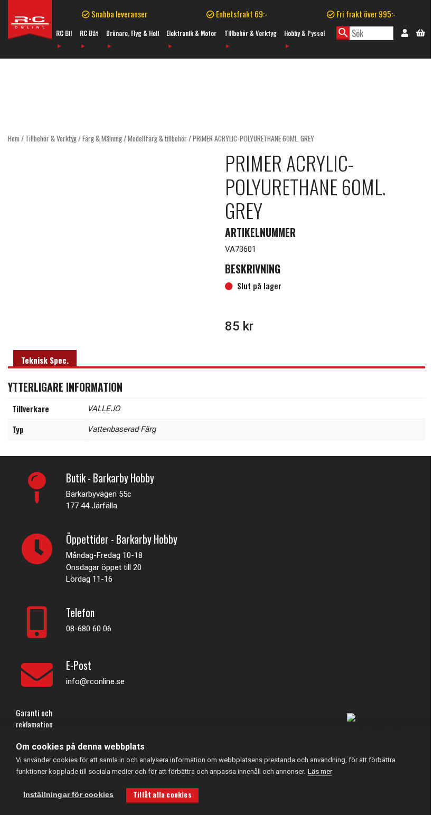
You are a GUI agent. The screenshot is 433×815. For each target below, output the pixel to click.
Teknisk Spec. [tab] (45, 360)
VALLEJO (103, 408)
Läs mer (320, 771)
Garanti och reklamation (34, 719)
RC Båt (89, 33)
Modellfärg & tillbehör (157, 138)
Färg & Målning (102, 138)
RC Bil (64, 33)
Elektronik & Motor (191, 33)
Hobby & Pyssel (304, 33)
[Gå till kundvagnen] (420, 31)
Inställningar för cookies (68, 795)
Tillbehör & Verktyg (250, 33)
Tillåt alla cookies (162, 794)
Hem (14, 138)
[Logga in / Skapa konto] (404, 32)
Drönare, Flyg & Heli (132, 33)
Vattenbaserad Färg (121, 429)
